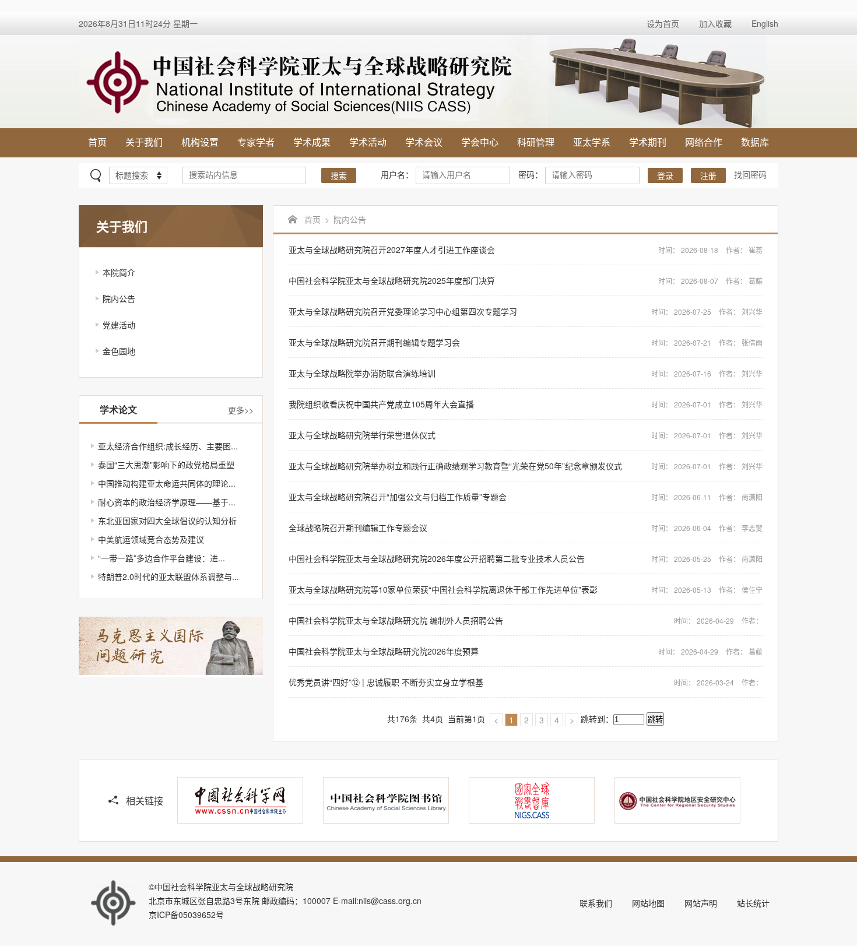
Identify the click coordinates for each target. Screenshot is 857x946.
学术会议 (423, 142)
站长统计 (753, 903)
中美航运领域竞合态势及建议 (151, 539)
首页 (97, 142)
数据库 (755, 142)
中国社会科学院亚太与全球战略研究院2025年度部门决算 (526, 280)
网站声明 (700, 903)
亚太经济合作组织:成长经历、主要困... (168, 446)
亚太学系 (591, 142)
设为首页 (663, 23)
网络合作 (703, 142)
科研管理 (535, 142)
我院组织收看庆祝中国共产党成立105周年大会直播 (526, 404)
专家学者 (256, 142)
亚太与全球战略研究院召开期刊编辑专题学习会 (526, 342)
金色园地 (119, 351)
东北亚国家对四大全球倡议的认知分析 (167, 520)
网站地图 (648, 903)
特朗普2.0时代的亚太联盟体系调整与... (168, 576)
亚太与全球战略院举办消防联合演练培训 (526, 373)
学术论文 (118, 409)
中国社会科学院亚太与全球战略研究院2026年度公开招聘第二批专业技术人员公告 (526, 558)
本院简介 (119, 272)
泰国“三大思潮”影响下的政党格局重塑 (166, 464)
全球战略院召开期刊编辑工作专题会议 (526, 527)
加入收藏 (715, 23)
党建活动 (119, 324)
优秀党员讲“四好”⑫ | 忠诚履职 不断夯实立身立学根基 (526, 682)
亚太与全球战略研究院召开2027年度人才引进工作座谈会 (526, 249)
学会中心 (479, 142)
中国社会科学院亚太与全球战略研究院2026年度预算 (526, 651)
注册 (708, 176)
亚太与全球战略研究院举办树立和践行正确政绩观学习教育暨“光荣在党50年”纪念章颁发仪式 (526, 466)
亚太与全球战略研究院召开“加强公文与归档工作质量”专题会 (526, 496)
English (764, 23)
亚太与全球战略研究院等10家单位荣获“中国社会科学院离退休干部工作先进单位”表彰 (526, 589)
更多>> (241, 410)
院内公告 (119, 298)
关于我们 (144, 142)
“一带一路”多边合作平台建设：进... (161, 558)
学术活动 (368, 142)
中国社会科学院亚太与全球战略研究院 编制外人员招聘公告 (526, 620)
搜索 (339, 176)
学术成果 (312, 142)
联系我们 (595, 903)
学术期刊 (647, 142)
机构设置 (200, 142)
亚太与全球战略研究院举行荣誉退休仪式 (526, 435)
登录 (665, 176)
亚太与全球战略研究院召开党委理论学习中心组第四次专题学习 (526, 311)
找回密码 (750, 174)
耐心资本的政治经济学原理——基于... (167, 502)
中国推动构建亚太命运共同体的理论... (167, 483)
